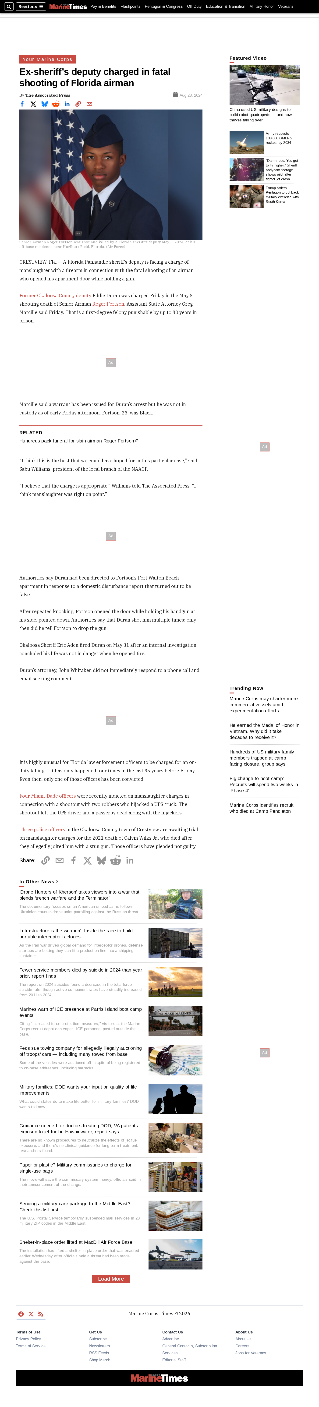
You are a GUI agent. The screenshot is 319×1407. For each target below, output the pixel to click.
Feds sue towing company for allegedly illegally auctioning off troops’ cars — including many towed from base (80, 1051)
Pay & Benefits (103, 6)
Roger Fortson (108, 304)
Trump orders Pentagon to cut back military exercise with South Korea (282, 194)
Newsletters (99, 1345)
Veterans (286, 6)
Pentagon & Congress (164, 6)
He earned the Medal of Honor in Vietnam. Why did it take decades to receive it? (264, 731)
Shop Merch (99, 1360)
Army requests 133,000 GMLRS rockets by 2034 (279, 138)
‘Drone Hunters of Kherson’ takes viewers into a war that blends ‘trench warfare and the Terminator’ (79, 895)
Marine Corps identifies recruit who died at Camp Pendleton (262, 808)
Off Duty (194, 6)
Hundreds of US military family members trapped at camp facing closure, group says (262, 758)
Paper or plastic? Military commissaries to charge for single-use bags (75, 1168)
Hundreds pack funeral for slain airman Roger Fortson (76, 440)
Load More (111, 1279)
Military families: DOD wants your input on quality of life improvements (78, 1090)
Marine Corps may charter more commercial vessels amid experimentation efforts (264, 704)
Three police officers (42, 829)
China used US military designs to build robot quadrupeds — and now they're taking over (261, 114)
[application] (265, 85)
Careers (242, 1345)
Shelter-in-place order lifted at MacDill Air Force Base (75, 1242)
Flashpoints (131, 6)
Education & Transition (225, 6)
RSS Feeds (99, 1352)
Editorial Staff (174, 1360)
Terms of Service (31, 1345)
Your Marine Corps (48, 59)
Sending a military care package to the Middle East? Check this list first (74, 1206)
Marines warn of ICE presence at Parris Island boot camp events (80, 1012)
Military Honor (261, 6)
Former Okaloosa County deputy (55, 295)
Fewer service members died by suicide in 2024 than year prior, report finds (80, 973)
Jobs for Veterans (250, 1352)
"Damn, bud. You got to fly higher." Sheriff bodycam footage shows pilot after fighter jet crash (282, 170)
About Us (243, 1338)
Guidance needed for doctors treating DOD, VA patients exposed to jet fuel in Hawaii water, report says (78, 1128)
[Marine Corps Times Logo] (68, 6)
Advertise (170, 1338)
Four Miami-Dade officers (47, 796)
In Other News (36, 881)
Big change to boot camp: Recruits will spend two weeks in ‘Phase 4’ (264, 784)
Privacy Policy (28, 1338)
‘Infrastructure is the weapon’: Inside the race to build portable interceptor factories (76, 933)
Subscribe (98, 1338)
